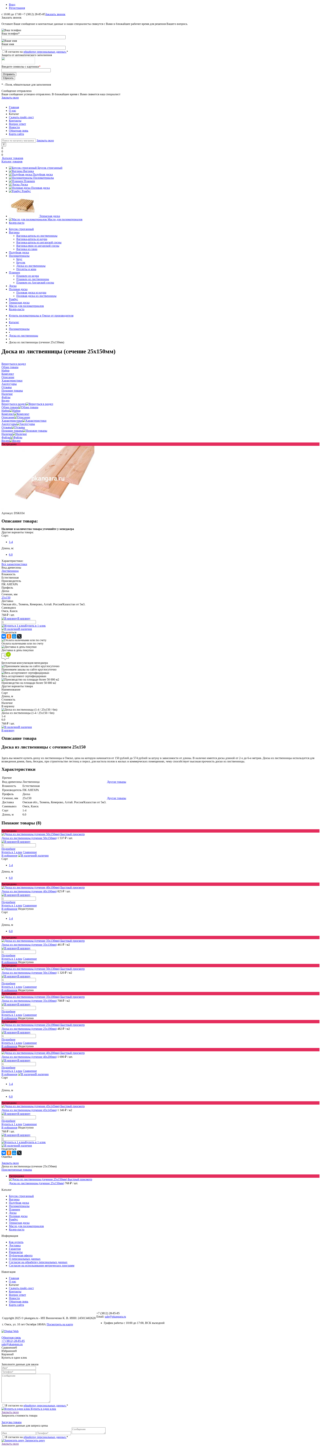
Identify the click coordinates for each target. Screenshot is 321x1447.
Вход (12, 4)
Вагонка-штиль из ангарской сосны (38, 242)
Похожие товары (12, 430)
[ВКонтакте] (3, 636)
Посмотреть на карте (60, 1324)
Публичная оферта (21, 1255)
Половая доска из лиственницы (36, 295)
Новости (14, 127)
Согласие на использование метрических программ (41, 1265)
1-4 (11, 541)
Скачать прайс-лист (21, 117)
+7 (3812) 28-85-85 (13, 1340)
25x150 (5, 597)
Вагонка (28, 171)
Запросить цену (34, 1440)
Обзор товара (9, 407)
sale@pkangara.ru (115, 1316)
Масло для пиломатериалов (65, 219)
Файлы (5, 437)
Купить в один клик (43, 1408)
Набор (5, 410)
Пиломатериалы (43, 177)
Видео (5, 440)
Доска (24, 184)
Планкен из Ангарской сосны (35, 282)
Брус (19, 259)
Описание (7, 417)
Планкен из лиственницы (32, 279)
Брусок (20, 262)
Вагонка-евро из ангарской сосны (37, 245)
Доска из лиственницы (31, 265)
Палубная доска (43, 174)
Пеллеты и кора (26, 269)
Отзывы (6, 427)
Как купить (16, 1242)
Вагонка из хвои (26, 249)
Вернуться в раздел (13, 404)
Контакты (15, 120)
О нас (12, 110)
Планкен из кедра (27, 275)
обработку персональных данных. (45, 51)
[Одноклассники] (9, 636)
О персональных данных (24, 1258)
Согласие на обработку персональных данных (38, 1262)
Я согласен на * (36, 1405)
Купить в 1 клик (35, 625)
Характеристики (11, 420)
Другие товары (116, 781)
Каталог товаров (12, 158)
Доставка (15, 1245)
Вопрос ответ (17, 124)
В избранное (9, 855)
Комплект (7, 414)
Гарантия (15, 1248)
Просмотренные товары (16, 1169)
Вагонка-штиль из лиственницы (36, 235)
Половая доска (40, 187)
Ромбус (26, 191)
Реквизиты (16, 1252)
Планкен (29, 181)
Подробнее (8, 848)
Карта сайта (16, 134)
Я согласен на (36, 51)
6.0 (11, 554)
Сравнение (30, 852)
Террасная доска (49, 216)
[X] (19, 636)
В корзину (7, 730)
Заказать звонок (55, 14)
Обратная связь (18, 130)
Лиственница (10, 570)
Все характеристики (14, 564)
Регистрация (17, 7)
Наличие (7, 434)
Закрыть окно (10, 97)
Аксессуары (9, 424)
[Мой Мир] (14, 636)
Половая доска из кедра (31, 292)
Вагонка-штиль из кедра (31, 239)
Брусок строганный (50, 167)
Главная (14, 107)
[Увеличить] (47, 509)
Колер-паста (16, 222)
